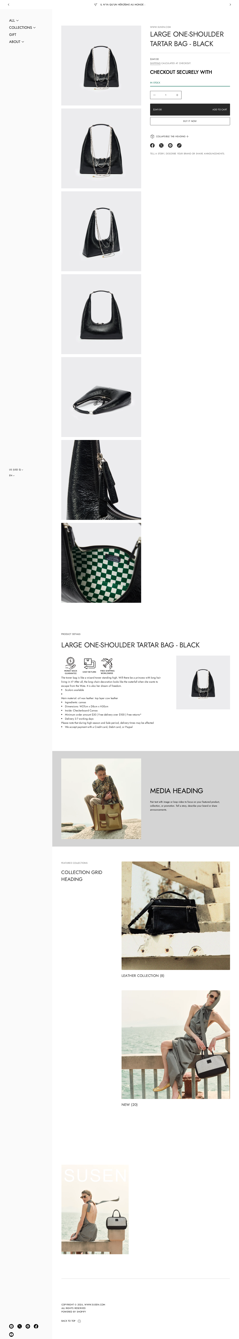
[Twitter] (19, 1326)
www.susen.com (160, 27)
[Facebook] (36, 1326)
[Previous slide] (8, 5)
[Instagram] (11, 1326)
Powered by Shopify (73, 1311)
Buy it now (190, 121)
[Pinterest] (28, 1326)
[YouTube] (11, 1334)
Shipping (155, 63)
